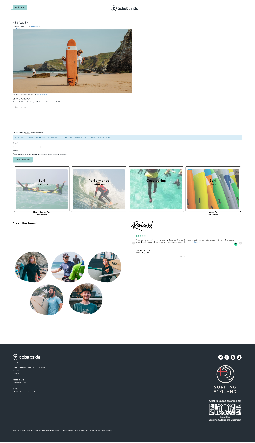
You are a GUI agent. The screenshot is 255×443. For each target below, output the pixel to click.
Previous (16, 28)
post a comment (42, 94)
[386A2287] (72, 61)
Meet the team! (25, 223)
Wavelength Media (28, 430)
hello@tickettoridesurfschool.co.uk (24, 391)
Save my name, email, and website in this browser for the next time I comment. (40, 154)
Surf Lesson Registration (105, 430)
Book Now (19, 7)
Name (15, 143)
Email (15, 147)
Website (15, 150)
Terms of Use (93, 430)
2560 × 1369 (34, 26)
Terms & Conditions (82, 430)
